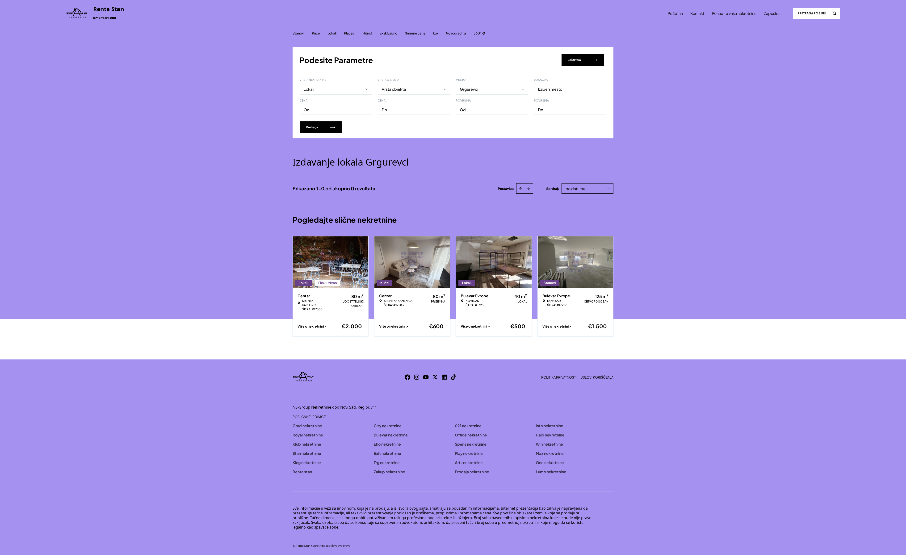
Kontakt (697, 13)
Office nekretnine (471, 434)
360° (478, 33)
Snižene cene (415, 33)
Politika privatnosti (559, 377)
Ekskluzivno (388, 33)
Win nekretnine (549, 444)
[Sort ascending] (520, 188)
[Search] (834, 13)
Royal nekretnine (308, 434)
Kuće (316, 33)
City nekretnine (388, 425)
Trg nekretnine (387, 462)
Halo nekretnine (550, 434)
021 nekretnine (468, 425)
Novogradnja (456, 33)
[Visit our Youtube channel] (426, 377)
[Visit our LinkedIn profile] (444, 377)
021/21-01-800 (104, 18)
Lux (435, 33)
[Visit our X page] (435, 377)
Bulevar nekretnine (391, 434)
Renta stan (302, 471)
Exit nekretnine (387, 453)
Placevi (349, 33)
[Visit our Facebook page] (407, 377)
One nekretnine (550, 462)
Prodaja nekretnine (472, 471)
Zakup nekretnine (389, 471)
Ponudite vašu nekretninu (734, 13)
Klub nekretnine (307, 444)
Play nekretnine (469, 453)
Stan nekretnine (307, 453)
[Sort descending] (528, 188)
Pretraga (312, 127)
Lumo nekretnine (551, 471)
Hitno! (367, 33)
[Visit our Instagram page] (416, 377)
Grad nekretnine (307, 425)
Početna (675, 13)
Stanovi (298, 33)
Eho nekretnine (387, 444)
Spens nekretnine (471, 444)
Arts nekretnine (469, 462)
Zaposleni (772, 13)
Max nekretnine (550, 453)
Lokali (331, 33)
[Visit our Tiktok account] (453, 377)
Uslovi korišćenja (596, 377)
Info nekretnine (549, 425)
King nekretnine (307, 462)
